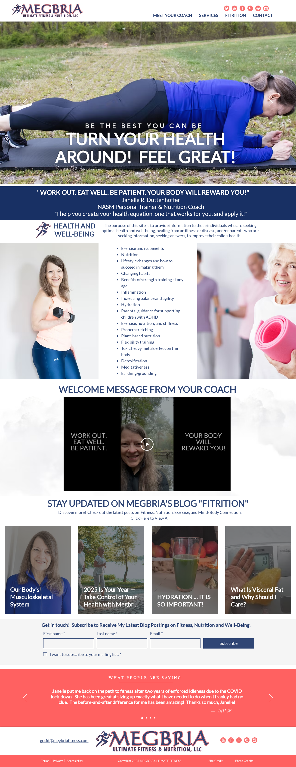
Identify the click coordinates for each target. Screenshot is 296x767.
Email (156, 633)
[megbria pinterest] (258, 8)
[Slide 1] (137, 173)
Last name (107, 633)
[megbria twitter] (226, 8)
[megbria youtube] (234, 8)
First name (54, 633)
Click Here (140, 518)
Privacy (58, 761)
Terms (45, 761)
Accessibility (75, 761)
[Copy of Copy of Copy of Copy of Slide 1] (154, 718)
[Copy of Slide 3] (150, 173)
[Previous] (25, 103)
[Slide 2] (141, 173)
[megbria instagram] (266, 8)
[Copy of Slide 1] (142, 718)
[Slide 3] (146, 173)
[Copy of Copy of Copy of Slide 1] (150, 718)
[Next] (271, 103)
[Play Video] (147, 444)
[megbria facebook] (242, 8)
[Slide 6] (154, 173)
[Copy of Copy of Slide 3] (158, 173)
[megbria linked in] (250, 8)
